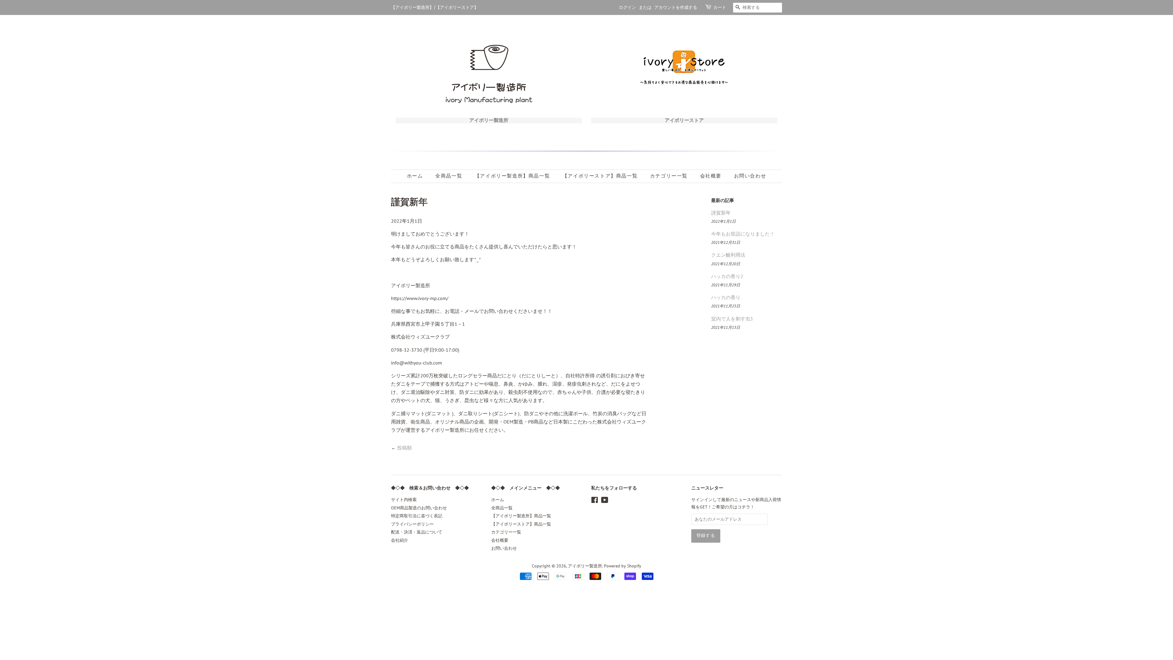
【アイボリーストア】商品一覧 (600, 176)
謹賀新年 (721, 213)
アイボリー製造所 (585, 566)
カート (719, 7)
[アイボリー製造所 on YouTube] (604, 501)
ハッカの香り (725, 297)
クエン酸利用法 (728, 255)
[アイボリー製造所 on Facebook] (594, 501)
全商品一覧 (448, 176)
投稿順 (404, 448)
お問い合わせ (750, 176)
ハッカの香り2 (727, 276)
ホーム (415, 176)
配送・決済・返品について (416, 532)
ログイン (627, 7)
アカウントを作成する (675, 7)
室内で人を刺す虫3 (732, 319)
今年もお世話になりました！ (743, 234)
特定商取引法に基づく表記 (416, 516)
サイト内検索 (404, 499)
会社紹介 (399, 540)
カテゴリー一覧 (669, 176)
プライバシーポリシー (412, 524)
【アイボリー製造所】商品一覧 (512, 176)
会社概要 (711, 176)
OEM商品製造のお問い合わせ (419, 508)
